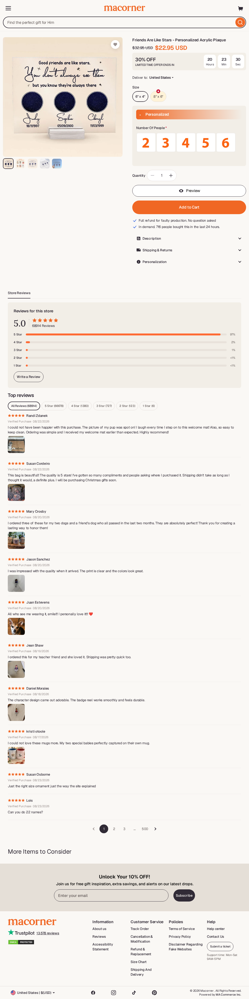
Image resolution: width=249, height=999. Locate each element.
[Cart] (240, 8)
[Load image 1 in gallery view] (8, 163)
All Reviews (24, 406)
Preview (193, 190)
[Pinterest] (154, 992)
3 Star (104, 406)
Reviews (99, 936)
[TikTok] (134, 992)
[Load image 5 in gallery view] (57, 163)
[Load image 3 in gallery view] (32, 163)
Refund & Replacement (141, 951)
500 (145, 829)
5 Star (54, 406)
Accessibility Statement (102, 946)
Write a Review (28, 377)
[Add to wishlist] (115, 44)
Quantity (138, 175)
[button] (189, 128)
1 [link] (104, 829)
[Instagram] (113, 992)
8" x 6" (158, 96)
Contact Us (215, 936)
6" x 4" (140, 96)
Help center (216, 929)
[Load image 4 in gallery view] (45, 163)
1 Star (148, 406)
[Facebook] (93, 992)
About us (99, 929)
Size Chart (139, 962)
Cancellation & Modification (142, 939)
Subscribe (184, 895)
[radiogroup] (189, 142)
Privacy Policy (180, 936)
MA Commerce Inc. (228, 995)
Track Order (140, 929)
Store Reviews (19, 293)
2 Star (127, 406)
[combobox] (124, 22)
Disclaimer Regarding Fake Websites (186, 946)
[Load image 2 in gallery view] (20, 163)
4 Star (80, 406)
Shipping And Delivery (141, 972)
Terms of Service (182, 929)
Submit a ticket (220, 946)
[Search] (240, 22)
